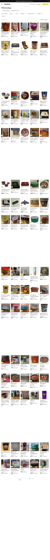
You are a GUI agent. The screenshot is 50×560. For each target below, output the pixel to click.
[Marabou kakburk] (5, 271)
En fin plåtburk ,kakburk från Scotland (23, 453)
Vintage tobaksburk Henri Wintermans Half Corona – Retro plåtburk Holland (5, 33)
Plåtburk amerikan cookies (4, 120)
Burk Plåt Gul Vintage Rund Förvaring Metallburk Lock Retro (5, 296)
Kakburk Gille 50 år (24, 32)
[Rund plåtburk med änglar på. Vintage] (34, 271)
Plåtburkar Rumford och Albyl (24, 296)
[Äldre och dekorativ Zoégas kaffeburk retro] (5, 45)
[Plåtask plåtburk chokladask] (5, 359)
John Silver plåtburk (44, 119)
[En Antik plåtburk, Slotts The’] (34, 202)
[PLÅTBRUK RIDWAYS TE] (15, 132)
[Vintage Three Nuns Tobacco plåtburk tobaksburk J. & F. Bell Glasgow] (34, 132)
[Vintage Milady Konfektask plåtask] (15, 463)
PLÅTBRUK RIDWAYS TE (15, 138)
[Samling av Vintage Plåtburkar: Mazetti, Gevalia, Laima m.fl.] (15, 395)
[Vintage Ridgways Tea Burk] (44, 446)
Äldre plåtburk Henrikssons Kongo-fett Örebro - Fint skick (44, 226)
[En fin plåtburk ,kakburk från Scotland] (25, 446)
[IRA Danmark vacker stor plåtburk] (44, 184)
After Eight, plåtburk (15, 189)
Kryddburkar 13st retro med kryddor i (15, 296)
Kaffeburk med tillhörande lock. (14, 226)
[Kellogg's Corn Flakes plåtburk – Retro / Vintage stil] (15, 27)
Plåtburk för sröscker (15, 365)
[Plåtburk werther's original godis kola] (34, 307)
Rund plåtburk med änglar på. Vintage (34, 277)
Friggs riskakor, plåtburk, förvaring (5, 470)
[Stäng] (49, 1)
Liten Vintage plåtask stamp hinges (15, 208)
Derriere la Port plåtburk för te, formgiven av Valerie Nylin (34, 470)
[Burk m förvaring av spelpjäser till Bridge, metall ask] (5, 395)
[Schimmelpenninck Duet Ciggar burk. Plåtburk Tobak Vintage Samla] (15, 114)
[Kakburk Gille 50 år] (25, 27)
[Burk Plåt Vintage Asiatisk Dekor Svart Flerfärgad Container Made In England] (44, 307)
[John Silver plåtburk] (44, 114)
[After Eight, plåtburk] (15, 184)
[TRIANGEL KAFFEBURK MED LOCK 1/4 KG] (34, 446)
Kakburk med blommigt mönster (14, 453)
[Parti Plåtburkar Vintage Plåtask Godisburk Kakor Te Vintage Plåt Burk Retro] (25, 202)
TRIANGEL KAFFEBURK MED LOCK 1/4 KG (33, 453)
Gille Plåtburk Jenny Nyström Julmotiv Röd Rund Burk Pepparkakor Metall (25, 138)
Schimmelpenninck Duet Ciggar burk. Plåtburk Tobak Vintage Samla (14, 120)
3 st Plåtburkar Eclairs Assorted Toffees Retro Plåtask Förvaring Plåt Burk (5, 190)
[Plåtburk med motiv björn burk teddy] (34, 114)
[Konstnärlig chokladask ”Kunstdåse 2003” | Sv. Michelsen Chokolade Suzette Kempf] (44, 359)
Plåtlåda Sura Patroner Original (24, 366)
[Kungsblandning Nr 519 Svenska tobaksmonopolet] (25, 307)
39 (29, 478)
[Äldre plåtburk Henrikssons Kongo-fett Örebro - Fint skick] (44, 219)
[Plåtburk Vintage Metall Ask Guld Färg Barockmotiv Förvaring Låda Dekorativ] (44, 45)
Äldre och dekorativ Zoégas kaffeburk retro (5, 51)
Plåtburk (32, 101)
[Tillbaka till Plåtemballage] (2, 11)
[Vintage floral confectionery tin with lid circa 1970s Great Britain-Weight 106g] (25, 95)
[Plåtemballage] (15, 378)
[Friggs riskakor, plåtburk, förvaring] (5, 463)
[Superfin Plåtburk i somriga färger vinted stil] (44, 27)
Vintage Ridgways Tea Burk (43, 453)
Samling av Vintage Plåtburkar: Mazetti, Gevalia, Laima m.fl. (15, 401)
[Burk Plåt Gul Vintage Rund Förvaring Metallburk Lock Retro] (5, 289)
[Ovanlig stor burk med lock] (34, 378)
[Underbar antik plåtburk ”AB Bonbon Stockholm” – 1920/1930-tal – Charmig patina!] (34, 184)
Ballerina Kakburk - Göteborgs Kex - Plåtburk (14, 314)
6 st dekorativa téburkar (43, 138)
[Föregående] (17, 478)
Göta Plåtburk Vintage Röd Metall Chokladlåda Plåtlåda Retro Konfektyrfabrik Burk (34, 296)
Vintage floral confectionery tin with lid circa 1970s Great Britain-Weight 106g (25, 102)
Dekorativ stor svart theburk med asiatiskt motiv (44, 208)
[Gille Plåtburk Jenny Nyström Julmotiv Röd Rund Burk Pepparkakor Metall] (25, 132)
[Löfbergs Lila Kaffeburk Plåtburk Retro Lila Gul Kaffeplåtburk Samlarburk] (44, 395)
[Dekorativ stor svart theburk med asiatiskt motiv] (44, 202)
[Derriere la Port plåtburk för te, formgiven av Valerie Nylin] (34, 463)
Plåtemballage (6, 10)
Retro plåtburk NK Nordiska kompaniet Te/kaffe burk (5, 208)
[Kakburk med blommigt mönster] (15, 446)
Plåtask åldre (42, 276)
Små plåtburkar (14, 101)
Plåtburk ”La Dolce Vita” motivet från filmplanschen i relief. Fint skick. (5, 138)
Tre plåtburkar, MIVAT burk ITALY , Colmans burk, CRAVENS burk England (25, 120)
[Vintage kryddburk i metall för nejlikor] (44, 463)
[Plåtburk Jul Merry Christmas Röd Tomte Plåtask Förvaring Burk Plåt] (25, 184)
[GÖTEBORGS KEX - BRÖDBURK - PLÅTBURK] (5, 307)
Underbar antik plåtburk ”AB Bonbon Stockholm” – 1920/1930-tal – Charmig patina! (34, 190)
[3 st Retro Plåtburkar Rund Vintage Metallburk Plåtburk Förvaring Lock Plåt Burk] (5, 95)
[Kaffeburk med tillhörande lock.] (15, 219)
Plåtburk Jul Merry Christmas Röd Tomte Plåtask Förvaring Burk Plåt (25, 190)
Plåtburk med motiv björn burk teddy (34, 120)
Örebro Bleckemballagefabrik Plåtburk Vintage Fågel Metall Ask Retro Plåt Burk (15, 51)
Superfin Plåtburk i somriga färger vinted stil (43, 33)
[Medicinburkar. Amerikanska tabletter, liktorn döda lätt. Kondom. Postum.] (5, 378)
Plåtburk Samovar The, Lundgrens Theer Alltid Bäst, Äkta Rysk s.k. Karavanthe (33, 366)
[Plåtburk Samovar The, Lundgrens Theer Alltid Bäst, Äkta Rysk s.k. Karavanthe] (34, 359)
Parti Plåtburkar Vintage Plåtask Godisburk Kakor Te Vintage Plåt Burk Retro (25, 208)
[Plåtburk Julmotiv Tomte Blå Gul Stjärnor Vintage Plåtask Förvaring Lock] (44, 95)
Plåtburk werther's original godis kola (34, 314)
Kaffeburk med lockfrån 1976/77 (4, 226)
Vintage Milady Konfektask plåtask (15, 470)
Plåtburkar (32, 400)
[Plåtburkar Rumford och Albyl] (25, 289)
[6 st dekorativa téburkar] (44, 132)
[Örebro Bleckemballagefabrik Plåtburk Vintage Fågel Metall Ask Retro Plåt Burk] (15, 45)
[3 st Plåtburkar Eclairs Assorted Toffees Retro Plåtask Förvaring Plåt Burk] (5, 184)
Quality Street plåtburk (33, 33)
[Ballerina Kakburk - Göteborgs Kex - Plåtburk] (15, 307)
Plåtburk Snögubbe (15, 276)
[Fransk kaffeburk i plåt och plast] (25, 395)
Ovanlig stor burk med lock (33, 384)
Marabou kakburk (4, 276)
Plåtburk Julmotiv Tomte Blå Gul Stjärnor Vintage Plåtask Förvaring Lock (43, 102)
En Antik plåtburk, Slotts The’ (33, 208)
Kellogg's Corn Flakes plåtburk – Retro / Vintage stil (15, 33)
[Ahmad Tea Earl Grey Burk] (5, 446)
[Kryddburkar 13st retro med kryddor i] (15, 289)
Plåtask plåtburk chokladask (4, 366)
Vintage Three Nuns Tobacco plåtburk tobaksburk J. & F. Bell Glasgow (34, 138)
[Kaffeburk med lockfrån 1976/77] (5, 219)
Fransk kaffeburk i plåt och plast (24, 401)
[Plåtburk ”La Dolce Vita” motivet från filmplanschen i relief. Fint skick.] (5, 132)
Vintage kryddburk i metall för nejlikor (44, 470)
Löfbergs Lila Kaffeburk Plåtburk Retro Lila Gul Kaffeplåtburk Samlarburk (44, 401)
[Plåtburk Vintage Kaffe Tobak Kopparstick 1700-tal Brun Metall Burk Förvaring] (34, 45)
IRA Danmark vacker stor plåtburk (44, 190)
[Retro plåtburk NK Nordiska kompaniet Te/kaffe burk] (5, 202)
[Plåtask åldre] (44, 271)
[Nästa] (33, 478)
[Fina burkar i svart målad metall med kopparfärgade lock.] (25, 219)
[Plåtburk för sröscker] (15, 359)
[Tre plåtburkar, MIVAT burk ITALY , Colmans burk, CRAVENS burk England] (25, 114)
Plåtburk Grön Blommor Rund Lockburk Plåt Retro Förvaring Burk (34, 226)
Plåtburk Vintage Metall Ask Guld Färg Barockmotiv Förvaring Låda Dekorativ (44, 51)
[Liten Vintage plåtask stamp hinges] (15, 202)
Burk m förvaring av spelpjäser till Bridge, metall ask (5, 401)
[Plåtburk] (34, 95)
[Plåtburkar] (34, 395)
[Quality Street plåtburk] (34, 27)
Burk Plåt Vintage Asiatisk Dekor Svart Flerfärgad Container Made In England (44, 314)
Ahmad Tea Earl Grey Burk (5, 453)
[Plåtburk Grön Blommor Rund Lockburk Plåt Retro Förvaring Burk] (34, 219)
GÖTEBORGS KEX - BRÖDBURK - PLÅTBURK (5, 314)
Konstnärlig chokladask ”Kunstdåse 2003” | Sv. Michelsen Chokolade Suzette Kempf (44, 366)
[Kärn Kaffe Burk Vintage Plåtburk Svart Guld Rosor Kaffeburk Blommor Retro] (25, 45)
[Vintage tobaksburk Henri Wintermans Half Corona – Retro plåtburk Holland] (5, 27)
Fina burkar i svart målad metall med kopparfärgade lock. (25, 226)
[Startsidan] (7, 4)
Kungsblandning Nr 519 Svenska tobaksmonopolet (24, 314)
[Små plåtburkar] (15, 95)
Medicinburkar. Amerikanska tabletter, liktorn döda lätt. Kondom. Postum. (5, 384)
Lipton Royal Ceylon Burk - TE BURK (44, 296)
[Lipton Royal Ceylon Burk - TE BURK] (44, 289)
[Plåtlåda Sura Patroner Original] (25, 359)
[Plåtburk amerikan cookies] (5, 114)
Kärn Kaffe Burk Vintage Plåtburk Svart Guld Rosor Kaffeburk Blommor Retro (24, 51)
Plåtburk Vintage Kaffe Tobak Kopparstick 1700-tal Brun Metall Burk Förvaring (34, 51)
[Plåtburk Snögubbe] (15, 271)
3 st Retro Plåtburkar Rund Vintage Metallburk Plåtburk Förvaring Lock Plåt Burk (5, 102)
